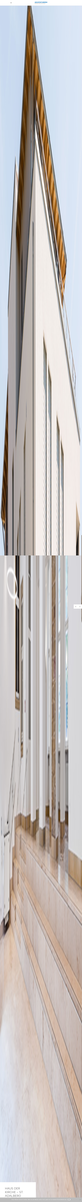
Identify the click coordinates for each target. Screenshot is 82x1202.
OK (69, 1199)
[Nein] (80, 1200)
